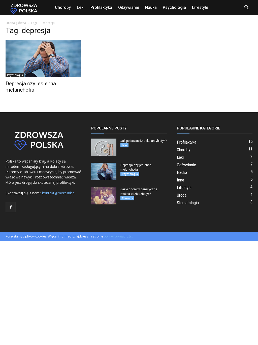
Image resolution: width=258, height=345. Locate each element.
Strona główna (16, 23)
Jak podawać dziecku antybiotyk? (143, 141)
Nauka (151, 7)
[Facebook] (11, 207)
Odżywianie (128, 7)
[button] (246, 8)
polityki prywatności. (118, 236)
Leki (80, 7)
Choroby (63, 7)
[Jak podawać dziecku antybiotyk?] (103, 147)
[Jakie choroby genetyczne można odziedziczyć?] (103, 195)
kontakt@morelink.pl (58, 193)
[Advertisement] (214, 59)
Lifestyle (200, 7)
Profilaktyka (101, 7)
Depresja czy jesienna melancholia (31, 87)
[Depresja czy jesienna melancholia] (43, 58)
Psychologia (174, 7)
